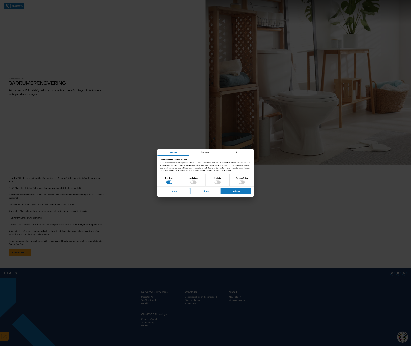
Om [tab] (237, 152)
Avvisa (174, 191)
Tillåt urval (205, 191)
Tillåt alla (236, 191)
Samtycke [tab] (173, 152)
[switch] (193, 182)
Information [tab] (205, 152)
